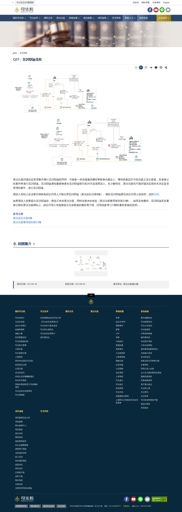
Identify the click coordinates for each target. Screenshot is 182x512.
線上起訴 (19, 457)
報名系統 (19, 480)
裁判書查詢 (145, 337)
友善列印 (156, 67)
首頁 (15, 53)
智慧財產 (119, 345)
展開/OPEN (91, 295)
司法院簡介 (20, 318)
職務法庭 (119, 361)
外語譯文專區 (146, 341)
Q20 (111, 205)
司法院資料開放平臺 (149, 400)
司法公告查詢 (146, 326)
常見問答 (116, 18)
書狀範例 (19, 437)
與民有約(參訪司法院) (24, 361)
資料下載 (19, 476)
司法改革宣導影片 (47, 334)
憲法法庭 (60, 18)
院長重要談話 (20, 337)
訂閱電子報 (20, 473)
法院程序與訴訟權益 (23, 488)
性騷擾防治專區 (122, 396)
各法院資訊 (20, 373)
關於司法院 (18, 18)
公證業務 (119, 369)
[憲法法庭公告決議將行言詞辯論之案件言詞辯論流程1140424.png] (91, 263)
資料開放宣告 (21, 506)
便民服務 (102, 18)
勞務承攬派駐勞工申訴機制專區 (26, 386)
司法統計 (119, 384)
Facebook (150, 9)
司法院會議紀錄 (21, 341)
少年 (118, 334)
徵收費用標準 (20, 441)
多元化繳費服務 (21, 445)
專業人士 (129, 18)
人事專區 (119, 377)
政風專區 (119, 388)
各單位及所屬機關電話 (24, 377)
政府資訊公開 (20, 365)
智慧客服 (143, 18)
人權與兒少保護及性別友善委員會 (127, 401)
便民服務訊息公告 (22, 418)
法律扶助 (19, 484)
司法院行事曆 (20, 345)
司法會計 (119, 380)
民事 (118, 318)
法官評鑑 (119, 365)
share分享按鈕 (166, 67)
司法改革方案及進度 (48, 326)
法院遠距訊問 (20, 453)
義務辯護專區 (146, 377)
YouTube (156, 9)
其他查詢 (144, 408)
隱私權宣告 (35, 506)
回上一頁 (151, 67)
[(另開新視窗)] (126, 499)
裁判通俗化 (45, 337)
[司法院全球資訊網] (24, 9)
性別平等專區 (20, 380)
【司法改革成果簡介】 (49, 322)
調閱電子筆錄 (20, 449)
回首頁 (136, 3)
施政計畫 (19, 334)
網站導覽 (146, 3)
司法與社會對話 (46, 330)
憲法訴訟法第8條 (22, 218)
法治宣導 (144, 396)
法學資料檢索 (146, 334)
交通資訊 (126, 506)
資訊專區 (119, 373)
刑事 (118, 337)
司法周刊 (144, 392)
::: (13, 2)
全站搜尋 (163, 18)
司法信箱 (168, 9)
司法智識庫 (145, 330)
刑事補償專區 (146, 380)
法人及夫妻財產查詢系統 (151, 373)
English (166, 3)
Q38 (156, 194)
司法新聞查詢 (146, 322)
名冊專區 (144, 365)
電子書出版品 (146, 384)
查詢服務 (87, 18)
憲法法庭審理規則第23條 (27, 222)
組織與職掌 (20, 330)
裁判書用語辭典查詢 (149, 349)
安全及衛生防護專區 (23, 391)
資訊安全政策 (48, 506)
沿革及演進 (20, 322)
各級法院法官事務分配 (150, 361)
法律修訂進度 (146, 353)
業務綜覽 (73, 18)
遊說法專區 (145, 404)
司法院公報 (145, 388)
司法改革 (34, 18)
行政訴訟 (119, 341)
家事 (118, 330)
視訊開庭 (19, 430)
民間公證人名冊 (147, 369)
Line (162, 9)
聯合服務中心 (20, 426)
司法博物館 (20, 395)
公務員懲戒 (120, 357)
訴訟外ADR (120, 322)
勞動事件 (119, 326)
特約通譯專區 (20, 461)
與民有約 (19, 469)
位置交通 (19, 369)
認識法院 (19, 465)
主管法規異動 (146, 345)
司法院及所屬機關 (25, 2)
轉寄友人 (161, 67)
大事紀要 (19, 349)
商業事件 (119, 349)
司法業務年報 (20, 353)
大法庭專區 (120, 353)
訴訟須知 (19, 433)
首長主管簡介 (20, 326)
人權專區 (19, 357)
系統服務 (19, 422)
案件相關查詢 (146, 318)
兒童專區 (156, 3)
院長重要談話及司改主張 (50, 318)
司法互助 (119, 392)
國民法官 (48, 18)
